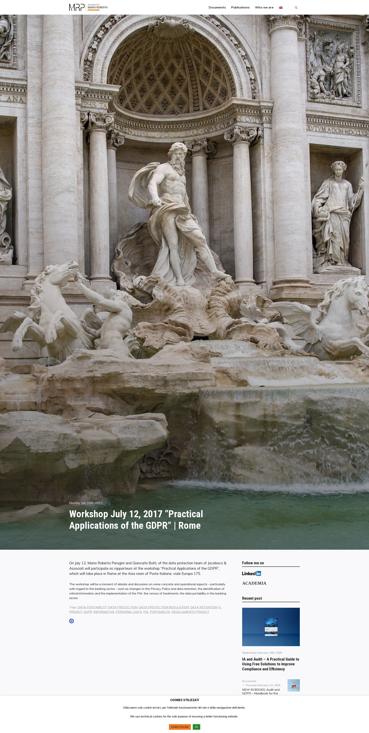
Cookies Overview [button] (180, 727)
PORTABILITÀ (160, 612)
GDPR (87, 612)
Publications (240, 7)
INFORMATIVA (104, 612)
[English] (281, 7)
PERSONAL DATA (129, 612)
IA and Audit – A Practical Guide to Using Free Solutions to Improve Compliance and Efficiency (270, 664)
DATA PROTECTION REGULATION (164, 607)
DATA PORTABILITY (92, 607)
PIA (146, 612)
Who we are (264, 7)
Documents (217, 7)
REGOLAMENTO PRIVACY (190, 612)
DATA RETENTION (203, 607)
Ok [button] (196, 727)
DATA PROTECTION (122, 607)
